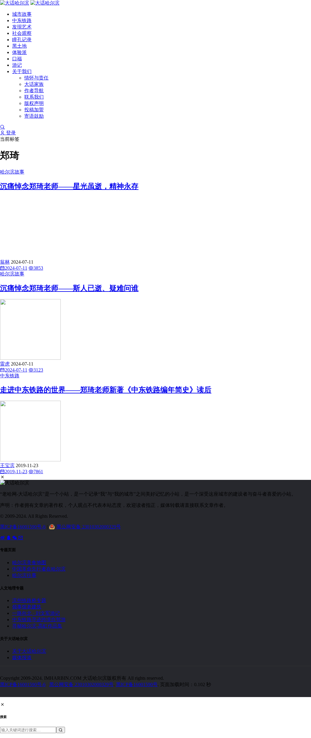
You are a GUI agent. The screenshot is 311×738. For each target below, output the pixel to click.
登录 (10, 132)
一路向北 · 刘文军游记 (36, 613)
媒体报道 (22, 657)
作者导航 (34, 90)
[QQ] (9, 537)
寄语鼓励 (34, 116)
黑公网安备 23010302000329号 (88, 526)
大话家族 (34, 84)
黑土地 (19, 46)
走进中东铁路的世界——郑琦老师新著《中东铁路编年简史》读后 (105, 390)
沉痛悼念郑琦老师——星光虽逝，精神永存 (69, 186)
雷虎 (5, 363)
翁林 (5, 262)
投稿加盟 (34, 109)
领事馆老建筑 (26, 606)
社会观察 (22, 33)
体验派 (19, 52)
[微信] (15, 537)
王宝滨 (7, 465)
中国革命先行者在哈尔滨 (39, 568)
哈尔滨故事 (12, 171)
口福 (17, 58)
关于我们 (22, 71)
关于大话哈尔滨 (29, 651)
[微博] (3, 537)
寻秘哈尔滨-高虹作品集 (37, 625)
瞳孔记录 (22, 39)
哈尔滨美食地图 (29, 562)
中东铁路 (22, 20)
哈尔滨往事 (24, 575)
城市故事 (22, 14)
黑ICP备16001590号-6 (23, 526)
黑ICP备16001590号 (137, 684)
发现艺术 (22, 26)
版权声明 (34, 103)
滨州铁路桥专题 (29, 600)
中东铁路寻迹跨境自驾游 (39, 619)
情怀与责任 (36, 77)
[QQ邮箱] (20, 537)
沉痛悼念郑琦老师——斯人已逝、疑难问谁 (69, 288)
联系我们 (34, 96)
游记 (17, 65)
